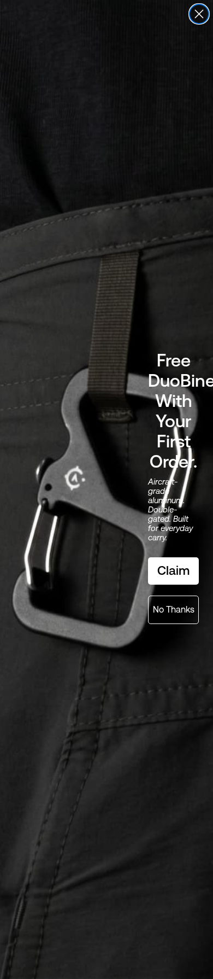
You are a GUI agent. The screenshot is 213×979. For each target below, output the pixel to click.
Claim (173, 570)
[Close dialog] (199, 14)
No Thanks (173, 609)
